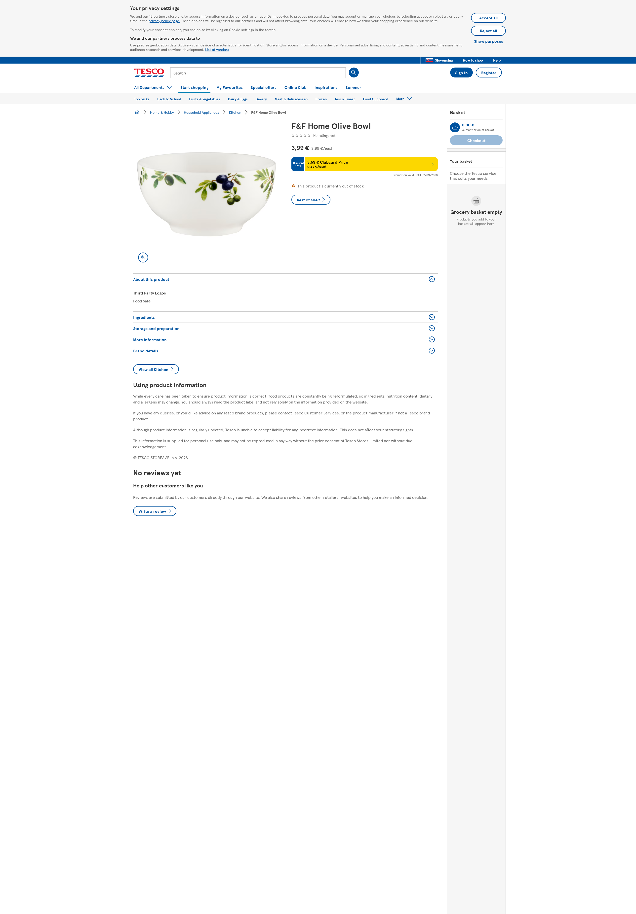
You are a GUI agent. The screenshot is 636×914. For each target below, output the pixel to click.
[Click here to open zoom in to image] (143, 257)
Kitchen (235, 112)
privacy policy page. (164, 20)
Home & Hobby (162, 112)
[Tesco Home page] (149, 72)
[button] (439, 60)
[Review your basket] (455, 127)
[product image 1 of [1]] (206, 194)
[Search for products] (354, 72)
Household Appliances (201, 112)
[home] (137, 112)
